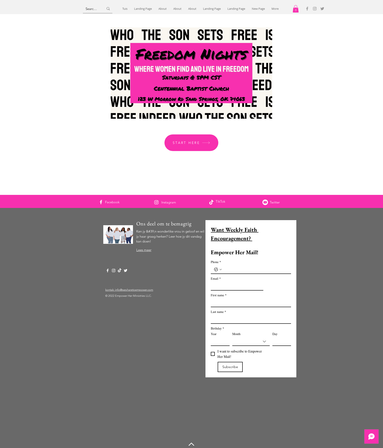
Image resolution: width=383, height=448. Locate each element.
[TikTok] (211, 202)
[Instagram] (314, 8)
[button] (296, 8)
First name (219, 295)
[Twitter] (322, 8)
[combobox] (251, 341)
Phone (216, 262)
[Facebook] (307, 8)
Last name (218, 312)
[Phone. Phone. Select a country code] (217, 269)
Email (216, 278)
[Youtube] (265, 202)
